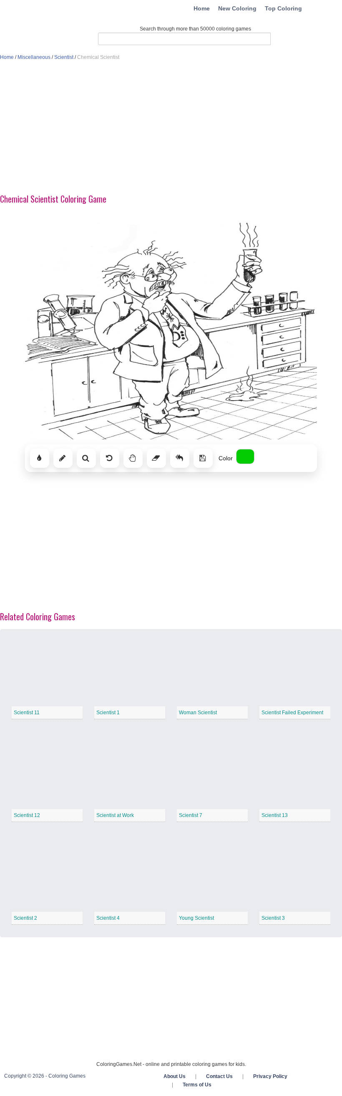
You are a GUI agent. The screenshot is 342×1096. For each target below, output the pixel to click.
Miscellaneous (34, 57)
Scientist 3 (273, 918)
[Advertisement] (171, 127)
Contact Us (219, 1076)
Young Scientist (196, 918)
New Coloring (237, 8)
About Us (174, 1076)
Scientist (63, 57)
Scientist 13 (275, 815)
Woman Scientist (198, 712)
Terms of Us (197, 1085)
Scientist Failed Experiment (292, 712)
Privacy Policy (270, 1076)
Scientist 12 (27, 815)
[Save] (203, 458)
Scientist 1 (108, 712)
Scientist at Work (115, 815)
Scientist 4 (108, 918)
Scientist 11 (27, 712)
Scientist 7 (190, 815)
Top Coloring (283, 8)
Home (202, 8)
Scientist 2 (25, 918)
